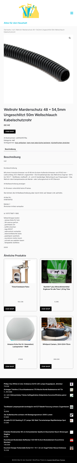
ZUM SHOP (9, 131)
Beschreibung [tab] (10, 149)
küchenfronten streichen (60, 143)
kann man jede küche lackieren (38, 143)
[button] (70, 38)
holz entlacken (20, 143)
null (13, 30)
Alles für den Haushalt (15, 23)
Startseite (7, 30)
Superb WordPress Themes (56, 460)
